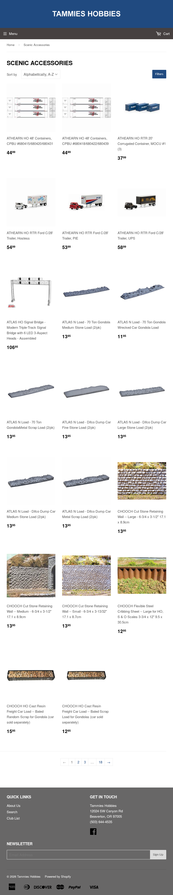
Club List (13, 818)
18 (100, 762)
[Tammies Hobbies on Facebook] (93, 832)
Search (12, 811)
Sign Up (158, 854)
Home (10, 45)
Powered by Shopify (58, 876)
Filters (159, 74)
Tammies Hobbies (29, 876)
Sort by (12, 74)
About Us (13, 805)
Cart (166, 33)
